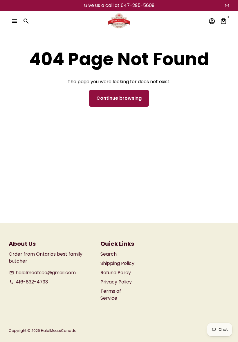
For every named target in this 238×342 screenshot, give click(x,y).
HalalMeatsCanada (59, 330)
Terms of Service (110, 294)
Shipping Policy (117, 263)
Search (108, 254)
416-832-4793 (28, 282)
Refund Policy (115, 272)
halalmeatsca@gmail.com (42, 272)
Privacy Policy (116, 282)
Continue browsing (119, 98)
